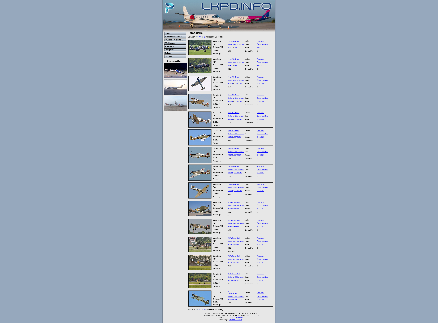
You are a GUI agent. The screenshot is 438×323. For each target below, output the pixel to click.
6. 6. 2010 (260, 299)
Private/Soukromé (233, 41)
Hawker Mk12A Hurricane (236, 44)
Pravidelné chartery (173, 37)
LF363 (230, 209)
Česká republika (262, 44)
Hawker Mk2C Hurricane (236, 205)
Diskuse (168, 56)
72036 (235, 299)
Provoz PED (170, 46)
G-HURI (230, 299)
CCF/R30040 (238, 83)
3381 (235, 47)
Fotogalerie (170, 50)
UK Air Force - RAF (234, 202)
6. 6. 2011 (260, 244)
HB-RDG (230, 47)
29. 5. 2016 (260, 47)
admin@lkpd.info (236, 318)
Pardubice (260, 41)
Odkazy (168, 53)
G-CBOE (230, 83)
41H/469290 (236, 209)
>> (200, 37)
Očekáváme (170, 43)
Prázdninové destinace (175, 40)
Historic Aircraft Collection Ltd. (236, 292)
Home (167, 33)
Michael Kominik (235, 320)
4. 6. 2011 (260, 209)
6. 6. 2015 (260, 101)
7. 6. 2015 (260, 83)
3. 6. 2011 (260, 262)
